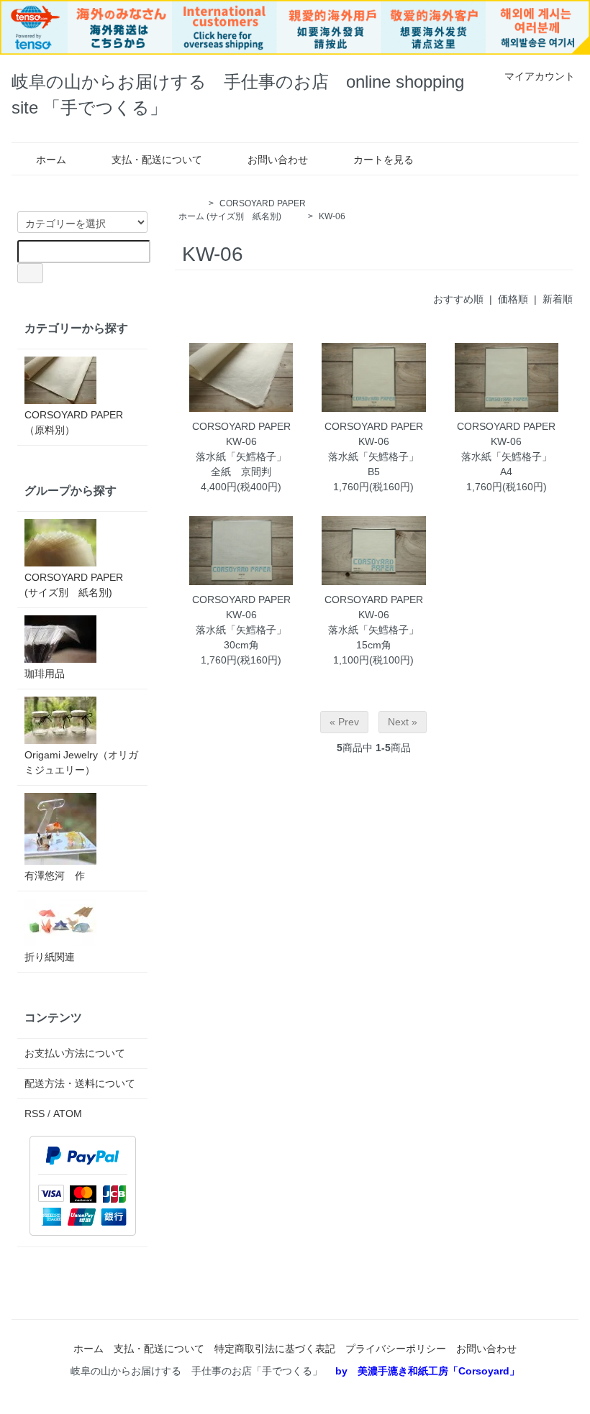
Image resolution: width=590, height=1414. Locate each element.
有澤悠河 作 (54, 875)
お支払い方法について (74, 1053)
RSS (34, 1113)
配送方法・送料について (79, 1083)
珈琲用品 (44, 673)
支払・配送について (157, 159)
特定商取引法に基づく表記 (274, 1348)
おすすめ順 (458, 299)
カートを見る (383, 159)
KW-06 (332, 216)
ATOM (67, 1113)
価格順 (513, 299)
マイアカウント (539, 76)
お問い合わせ (278, 159)
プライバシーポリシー (395, 1348)
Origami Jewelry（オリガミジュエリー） (81, 762)
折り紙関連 (49, 957)
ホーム (51, 159)
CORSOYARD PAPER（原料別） (73, 422)
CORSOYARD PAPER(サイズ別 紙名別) (73, 584)
